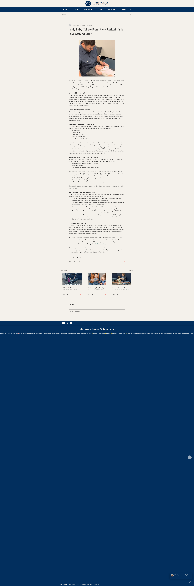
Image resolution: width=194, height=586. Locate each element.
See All (131, 270)
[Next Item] (190, 457)
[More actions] (124, 25)
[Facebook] (70, 323)
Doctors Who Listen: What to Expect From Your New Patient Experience (121, 288)
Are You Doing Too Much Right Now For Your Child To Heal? (96, 288)
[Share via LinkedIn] (77, 257)
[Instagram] (67, 323)
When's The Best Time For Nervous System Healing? (70, 288)
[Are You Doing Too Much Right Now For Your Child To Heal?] (97, 279)
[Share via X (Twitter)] (73, 257)
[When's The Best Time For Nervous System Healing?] (72, 279)
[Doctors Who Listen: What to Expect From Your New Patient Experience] (122, 279)
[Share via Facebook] (69, 257)
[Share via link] (81, 257)
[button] (130, 14)
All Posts (63, 14)
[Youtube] (63, 323)
